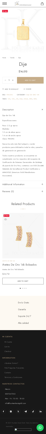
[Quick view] (5, 219)
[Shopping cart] (42, 4)
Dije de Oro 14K (32, 95)
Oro (30, 99)
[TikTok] (33, 411)
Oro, (35, 99)
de (17, 99)
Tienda (12, 58)
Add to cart (30, 80)
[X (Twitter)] (18, 411)
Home (4, 58)
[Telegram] (25, 411)
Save (7, 215)
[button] (23, 281)
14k (9, 99)
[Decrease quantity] (4, 80)
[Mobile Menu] (4, 3)
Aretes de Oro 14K (8, 261)
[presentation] (23, 269)
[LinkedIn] (40, 411)
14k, (13, 99)
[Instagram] (11, 411)
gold (26, 99)
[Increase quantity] (14, 80)
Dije (21, 99)
